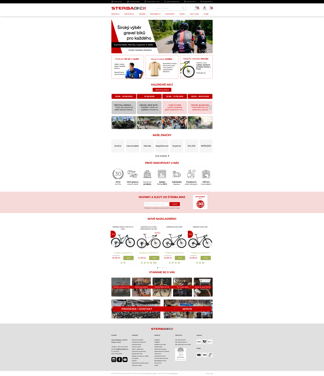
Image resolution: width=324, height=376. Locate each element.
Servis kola (157, 363)
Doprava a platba (137, 340)
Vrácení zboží (136, 347)
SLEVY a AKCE (194, 14)
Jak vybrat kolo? (180, 340)
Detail (128, 258)
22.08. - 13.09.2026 (174, 96)
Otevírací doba (137, 365)
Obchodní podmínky (139, 351)
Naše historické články (161, 351)
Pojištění (157, 342)
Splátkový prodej (160, 344)
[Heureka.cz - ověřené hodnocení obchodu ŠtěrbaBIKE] (180, 354)
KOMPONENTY (170, 14)
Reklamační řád (137, 353)
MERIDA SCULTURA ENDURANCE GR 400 (148, 228)
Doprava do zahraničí (139, 342)
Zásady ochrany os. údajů (140, 356)
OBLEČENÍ (142, 14)
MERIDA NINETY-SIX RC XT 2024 (123, 228)
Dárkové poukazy (160, 349)
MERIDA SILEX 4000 (174, 227)
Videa (156, 365)
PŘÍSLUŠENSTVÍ (155, 14)
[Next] (210, 107)
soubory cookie (151, 373)
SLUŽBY (206, 14)
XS (151, 263)
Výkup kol (157, 353)
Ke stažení (135, 358)
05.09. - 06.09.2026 (200, 96)
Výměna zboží (136, 344)
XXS (154, 263)
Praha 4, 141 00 (116, 342)
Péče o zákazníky (137, 349)
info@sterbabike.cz (122, 349)
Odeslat (174, 204)
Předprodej (158, 347)
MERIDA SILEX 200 (200, 227)
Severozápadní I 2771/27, (119, 340)
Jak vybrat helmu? (181, 342)
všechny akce (162, 89)
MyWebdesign (173, 373)
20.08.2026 (149, 96)
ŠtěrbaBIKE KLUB (160, 360)
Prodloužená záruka (161, 358)
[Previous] (113, 107)
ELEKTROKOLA (129, 14)
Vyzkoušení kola (159, 356)
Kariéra (134, 360)
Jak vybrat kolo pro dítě (183, 344)
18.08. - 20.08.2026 (123, 96)
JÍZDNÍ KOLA (115, 14)
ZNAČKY (182, 14)
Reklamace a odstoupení (140, 363)
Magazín (157, 340)
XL (179, 263)
